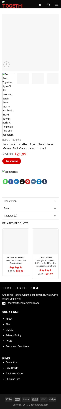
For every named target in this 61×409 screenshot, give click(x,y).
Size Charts (12, 368)
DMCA (9, 329)
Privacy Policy (13, 335)
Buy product (12, 161)
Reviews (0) (10, 215)
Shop (8, 324)
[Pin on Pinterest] (27, 181)
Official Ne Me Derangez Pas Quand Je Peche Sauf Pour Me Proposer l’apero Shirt (45, 261)
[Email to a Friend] (22, 181)
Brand (7, 208)
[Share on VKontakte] (33, 181)
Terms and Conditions (17, 346)
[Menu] (57, 4)
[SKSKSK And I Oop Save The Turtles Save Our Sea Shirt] (15, 241)
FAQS (9, 340)
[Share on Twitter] (16, 181)
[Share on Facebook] (10, 181)
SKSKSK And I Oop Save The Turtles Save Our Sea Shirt (15, 260)
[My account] (40, 4)
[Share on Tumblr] (44, 181)
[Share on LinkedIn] (39, 181)
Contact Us (12, 362)
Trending (16, 140)
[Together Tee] (13, 174)
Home (5, 140)
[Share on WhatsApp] (5, 181)
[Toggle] (55, 201)
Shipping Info (13, 379)
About (9, 318)
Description (10, 201)
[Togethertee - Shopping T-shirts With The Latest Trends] (12, 4)
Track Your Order (14, 373)
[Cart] (48, 4)
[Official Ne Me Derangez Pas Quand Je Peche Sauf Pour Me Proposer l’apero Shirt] (45, 241)
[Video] (6, 64)
